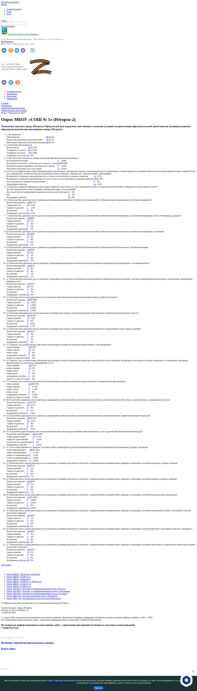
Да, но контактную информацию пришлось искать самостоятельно (37, 192)
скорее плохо (12, 371)
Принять (98, 688)
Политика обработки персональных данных (27, 642)
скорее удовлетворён (16, 437)
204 (28, 331)
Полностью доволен (16, 202)
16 (28, 476)
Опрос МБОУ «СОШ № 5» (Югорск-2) (24, 581)
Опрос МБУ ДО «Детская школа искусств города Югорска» (33, 598)
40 (29, 150)
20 (69, 197)
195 (95, 179)
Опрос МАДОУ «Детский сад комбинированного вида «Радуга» (36, 589)
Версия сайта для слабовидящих (16, 18)
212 (28, 402)
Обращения (11, 99)
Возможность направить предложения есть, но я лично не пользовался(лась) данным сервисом (50, 179)
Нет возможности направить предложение (26, 181)
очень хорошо (13, 347)
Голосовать (6, 565)
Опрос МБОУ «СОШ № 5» (18, 584)
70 (29, 153)
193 (28, 284)
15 (28, 221)
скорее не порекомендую (18, 455)
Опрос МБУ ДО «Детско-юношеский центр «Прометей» (32, 596)
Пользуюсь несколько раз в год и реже (24, 169)
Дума (8, 11)
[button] (186, 680)
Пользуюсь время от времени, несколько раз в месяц (30, 166)
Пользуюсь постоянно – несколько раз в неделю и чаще (32, 163)
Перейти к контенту (10, 2)
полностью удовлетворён (18, 434)
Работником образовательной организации (26, 142)
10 (28, 205)
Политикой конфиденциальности (60, 683)
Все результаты (8, 26)
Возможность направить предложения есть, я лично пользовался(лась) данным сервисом (47, 176)
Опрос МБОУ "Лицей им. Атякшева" (23, 574)
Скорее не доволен (15, 208)
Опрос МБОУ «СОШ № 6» (18, 586)
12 (30, 350)
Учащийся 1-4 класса (16, 150)
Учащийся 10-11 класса (17, 155)
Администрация (13, 9)
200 (59, 163)
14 (95, 176)
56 (47, 140)
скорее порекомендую (17, 452)
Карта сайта (8, 648)
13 (28, 302)
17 (28, 237)
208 (28, 418)
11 (58, 169)
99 (47, 137)
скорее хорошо (13, 350)
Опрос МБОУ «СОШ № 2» (18, 577)
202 (28, 315)
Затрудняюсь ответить (17, 184)
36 (29, 147)
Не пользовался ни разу (17, 160)
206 (31, 450)
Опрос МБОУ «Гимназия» (18, 579)
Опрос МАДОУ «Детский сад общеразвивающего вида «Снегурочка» (38, 591)
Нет (8, 195)
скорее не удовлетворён (17, 439)
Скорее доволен (14, 205)
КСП (8, 14)
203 (30, 365)
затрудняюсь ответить (17, 355)
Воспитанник (13, 147)
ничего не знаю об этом (17, 358)
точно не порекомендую (18, 458)
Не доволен (12, 210)
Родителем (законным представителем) (24, 140)
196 (28, 218)
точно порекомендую (16, 450)
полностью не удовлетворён (19, 442)
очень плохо (12, 352)
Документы (11, 94)
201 (28, 234)
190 (28, 250)
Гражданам (11, 96)
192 (28, 481)
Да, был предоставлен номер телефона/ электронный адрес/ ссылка (37, 189)
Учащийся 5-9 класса (16, 153)
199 (70, 189)
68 (47, 142)
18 (28, 252)
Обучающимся (13, 137)
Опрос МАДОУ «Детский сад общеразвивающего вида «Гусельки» (37, 593)
